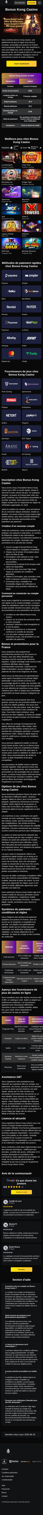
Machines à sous (34, 147)
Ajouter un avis (21, 1192)
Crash (25, 148)
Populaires (5, 148)
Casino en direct (16, 148)
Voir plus (21, 1269)
